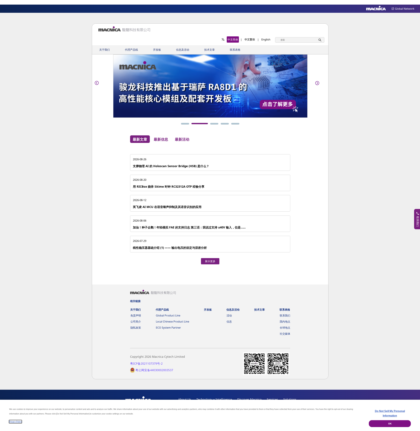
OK (390, 423)
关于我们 (104, 49)
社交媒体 (285, 333)
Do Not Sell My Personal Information (390, 413)
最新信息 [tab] (161, 139)
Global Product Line (168, 315)
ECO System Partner (168, 327)
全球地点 (285, 327)
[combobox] (299, 40)
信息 (229, 321)
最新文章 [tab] (140, 139)
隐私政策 (135, 327)
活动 (229, 315)
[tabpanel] (210, 206)
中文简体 (233, 39)
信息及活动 (182, 49)
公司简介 (135, 321)
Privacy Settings (412, 2)
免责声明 (135, 315)
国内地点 (285, 321)
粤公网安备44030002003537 (154, 370)
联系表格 (235, 49)
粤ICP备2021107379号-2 (146, 363)
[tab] (185, 124)
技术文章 (209, 49)
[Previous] (96, 82)
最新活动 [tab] (182, 139)
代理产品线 (131, 49)
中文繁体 (249, 39)
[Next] (316, 82)
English (265, 39)
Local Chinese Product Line (172, 321)
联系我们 (285, 315)
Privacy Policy (15, 422)
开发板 (157, 49)
